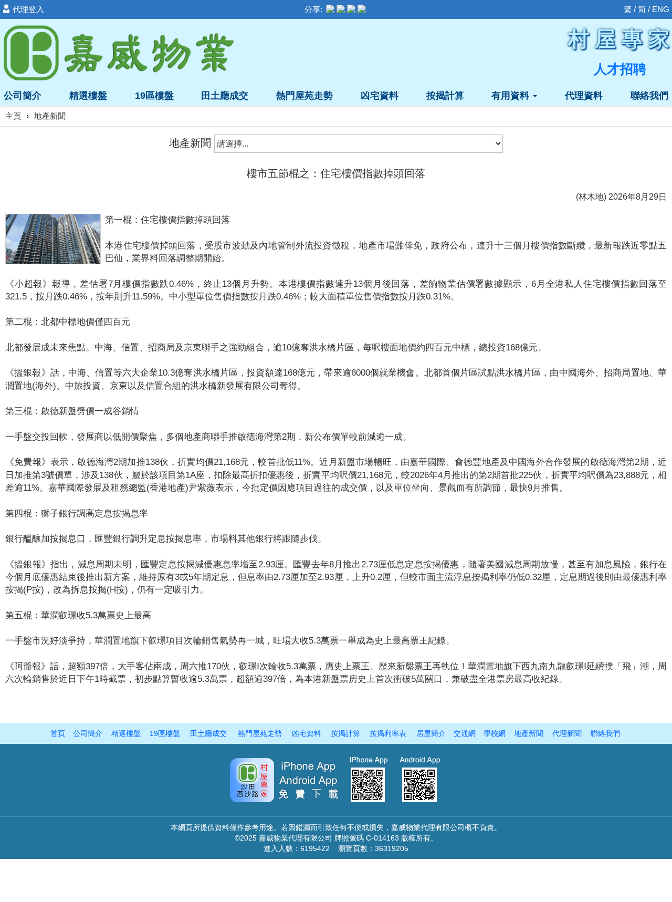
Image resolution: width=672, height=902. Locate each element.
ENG (660, 9)
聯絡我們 (649, 95)
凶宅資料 (379, 95)
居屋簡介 (431, 733)
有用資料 (511, 95)
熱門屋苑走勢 (304, 95)
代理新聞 (567, 733)
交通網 (465, 733)
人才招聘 (620, 68)
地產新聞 (528, 733)
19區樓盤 (154, 95)
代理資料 (584, 95)
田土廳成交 (224, 95)
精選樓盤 (88, 95)
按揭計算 (445, 95)
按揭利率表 (388, 733)
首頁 (57, 733)
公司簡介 (22, 95)
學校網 (495, 733)
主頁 (13, 115)
